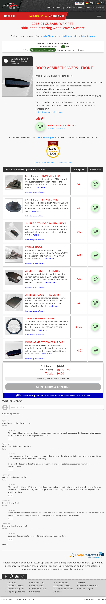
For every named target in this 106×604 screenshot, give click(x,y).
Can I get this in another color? (14, 477)
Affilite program (86, 589)
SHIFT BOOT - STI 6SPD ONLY (42, 199)
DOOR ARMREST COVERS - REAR (44, 342)
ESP (91, 3)
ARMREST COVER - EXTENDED (42, 271)
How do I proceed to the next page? (17, 423)
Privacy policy (101, 599)
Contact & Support (53, 7)
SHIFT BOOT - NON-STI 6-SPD (42, 175)
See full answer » (14, 466)
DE (102, 3)
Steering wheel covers (63, 589)
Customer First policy (74, 7)
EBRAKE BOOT (33, 247)
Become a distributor (88, 586)
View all (5, 545)
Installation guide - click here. (49, 112)
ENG (81, 3)
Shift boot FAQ (37, 583)
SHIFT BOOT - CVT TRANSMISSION (45, 223)
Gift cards (35, 592)
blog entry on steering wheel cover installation (62, 515)
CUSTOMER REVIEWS (95, 7)
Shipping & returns (16, 592)
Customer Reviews (15, 586)
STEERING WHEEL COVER (40, 318)
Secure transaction (56, 128)
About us (11, 583)
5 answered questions (44, 162)
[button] (9, 438)
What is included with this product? (16, 446)
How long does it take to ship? (14, 526)
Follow (4, 426)
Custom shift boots (61, 586)
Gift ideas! (57, 592)
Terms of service (90, 599)
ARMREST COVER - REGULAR (42, 294)
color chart (12, 489)
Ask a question (65, 162)
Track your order (39, 589)
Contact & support (15, 589)
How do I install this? (10, 503)
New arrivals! (37, 586)
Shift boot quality (60, 583)
